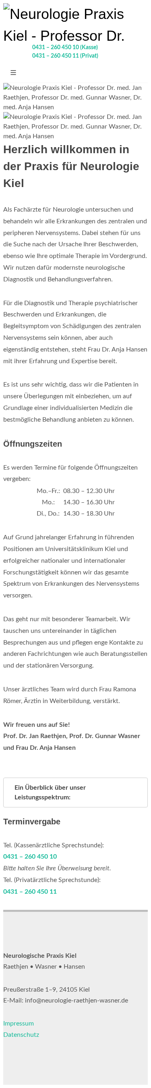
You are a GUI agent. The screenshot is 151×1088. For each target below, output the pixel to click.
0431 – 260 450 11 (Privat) (65, 56)
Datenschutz (21, 1035)
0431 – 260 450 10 (30, 856)
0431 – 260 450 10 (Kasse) (65, 47)
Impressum (18, 1023)
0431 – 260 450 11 (30, 891)
